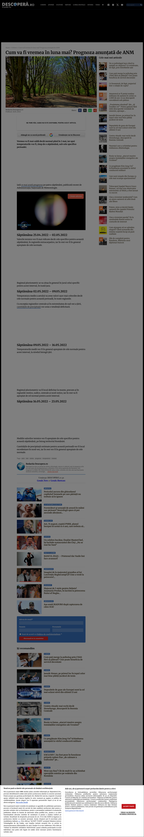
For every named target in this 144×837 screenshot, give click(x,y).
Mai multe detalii (22, 802)
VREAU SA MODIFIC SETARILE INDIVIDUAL (127, 813)
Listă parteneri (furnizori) (74, 811)
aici (19, 821)
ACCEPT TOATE (128, 806)
